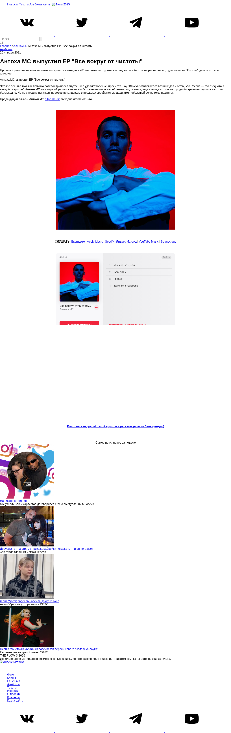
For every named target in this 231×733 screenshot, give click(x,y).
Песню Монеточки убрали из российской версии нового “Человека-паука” (49, 649)
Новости (13, 4)
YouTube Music (149, 241)
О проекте (14, 694)
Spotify (109, 241)
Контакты (13, 697)
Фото (10, 674)
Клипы (47, 4)
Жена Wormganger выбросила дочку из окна (29, 601)
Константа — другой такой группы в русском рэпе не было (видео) (115, 426)
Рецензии (13, 681)
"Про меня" (52, 99)
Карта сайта (15, 700)
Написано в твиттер (13, 500)
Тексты (24, 4)
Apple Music (95, 241)
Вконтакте (78, 241)
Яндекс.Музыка (126, 241)
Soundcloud (168, 241)
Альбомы (35, 4)
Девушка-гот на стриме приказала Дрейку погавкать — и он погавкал (46, 548)
